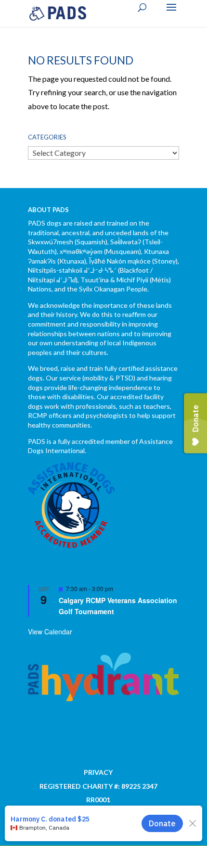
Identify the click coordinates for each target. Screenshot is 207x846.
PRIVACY (98, 772)
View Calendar (50, 631)
